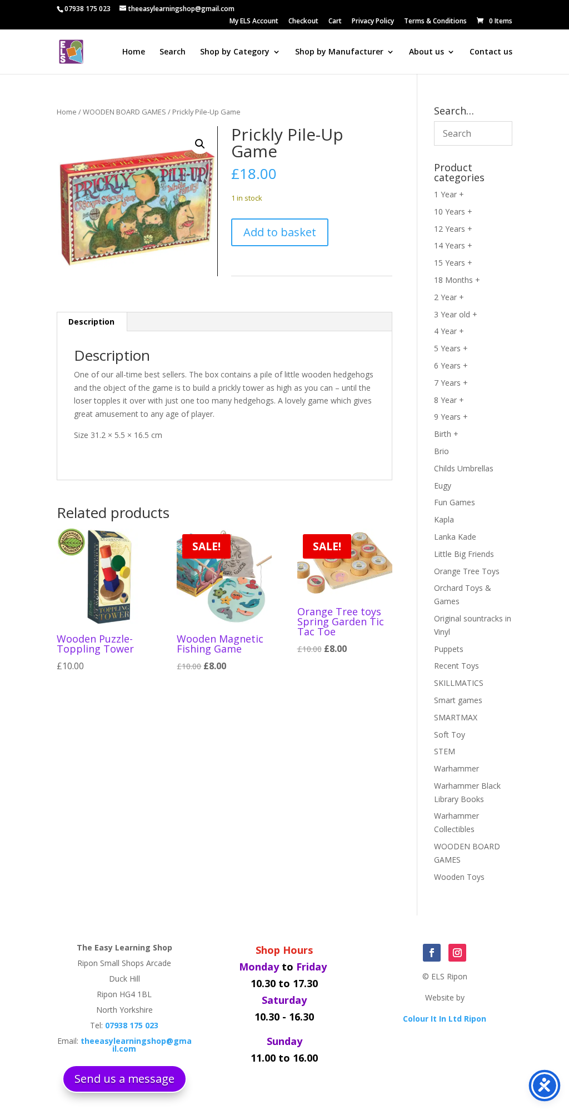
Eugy (442, 485)
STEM (444, 751)
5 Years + (451, 348)
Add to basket (279, 232)
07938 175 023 (87, 8)
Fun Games (454, 502)
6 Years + (451, 365)
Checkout (303, 22)
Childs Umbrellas (463, 468)
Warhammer (456, 768)
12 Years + (453, 228)
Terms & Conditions (435, 22)
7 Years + (451, 382)
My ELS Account (253, 22)
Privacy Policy (373, 22)
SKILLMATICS (458, 683)
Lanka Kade (455, 536)
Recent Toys (456, 665)
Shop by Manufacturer (339, 52)
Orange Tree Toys (467, 571)
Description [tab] (91, 321)
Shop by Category (234, 52)
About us (426, 52)
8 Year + (449, 400)
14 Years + (453, 245)
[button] (200, 144)
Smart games (458, 700)
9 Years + (451, 416)
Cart (335, 22)
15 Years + (453, 262)
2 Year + (449, 297)
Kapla (444, 519)
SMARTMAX (455, 717)
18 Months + (457, 280)
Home (133, 52)
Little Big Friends (464, 554)
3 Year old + (455, 314)
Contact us (491, 52)
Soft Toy (449, 734)
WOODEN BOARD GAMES (124, 112)
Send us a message (124, 1078)
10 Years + (453, 211)
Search (172, 52)
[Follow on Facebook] (432, 953)
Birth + (446, 434)
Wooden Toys (459, 877)
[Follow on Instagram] (457, 953)
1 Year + (449, 194)
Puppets (448, 649)
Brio (441, 451)
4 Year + (449, 331)
